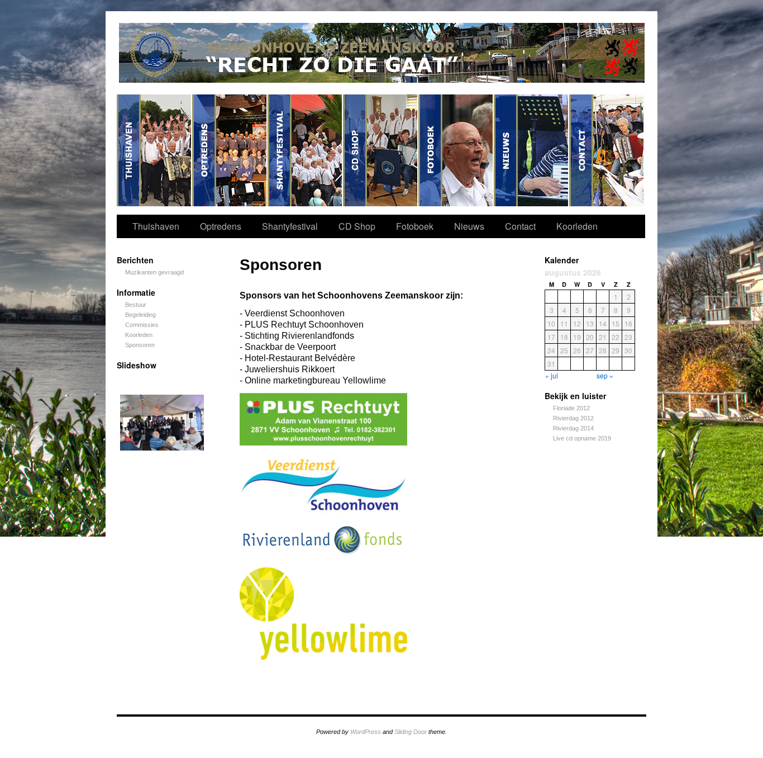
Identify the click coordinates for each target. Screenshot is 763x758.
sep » (605, 375)
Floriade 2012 (571, 408)
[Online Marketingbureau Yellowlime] (323, 657)
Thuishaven (154, 150)
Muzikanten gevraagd (154, 272)
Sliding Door (410, 731)
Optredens (230, 150)
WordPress (365, 731)
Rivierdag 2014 (573, 428)
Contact (606, 150)
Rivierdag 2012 (573, 418)
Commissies (142, 324)
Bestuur (135, 304)
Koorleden (577, 226)
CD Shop (380, 150)
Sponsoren (140, 345)
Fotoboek (456, 150)
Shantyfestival (305, 150)
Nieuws (531, 150)
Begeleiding (140, 314)
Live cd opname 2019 (582, 438)
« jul (551, 375)
